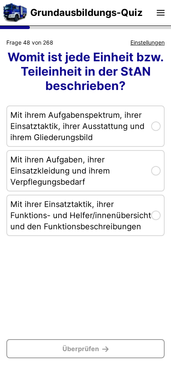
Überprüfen (80, 349)
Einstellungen (147, 42)
